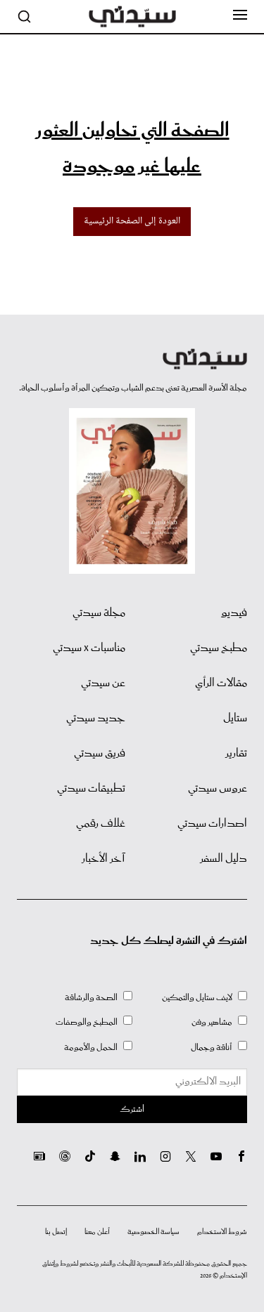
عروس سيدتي (217, 788)
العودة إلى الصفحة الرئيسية (132, 221)
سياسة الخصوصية (153, 1232)
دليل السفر (223, 859)
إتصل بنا (56, 1232)
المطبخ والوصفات (87, 1022)
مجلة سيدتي (99, 613)
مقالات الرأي (221, 683)
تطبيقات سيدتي (91, 788)
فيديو (234, 613)
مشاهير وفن (211, 1022)
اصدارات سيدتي (212, 824)
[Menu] (240, 15)
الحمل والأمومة (91, 1047)
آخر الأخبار (103, 859)
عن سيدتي (103, 683)
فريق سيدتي (99, 753)
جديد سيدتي (95, 718)
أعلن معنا (97, 1232)
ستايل (235, 718)
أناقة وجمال (211, 1047)
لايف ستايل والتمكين (197, 997)
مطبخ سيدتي (218, 648)
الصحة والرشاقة (91, 997)
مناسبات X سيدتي (89, 648)
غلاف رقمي (100, 824)
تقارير (236, 753)
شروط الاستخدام (222, 1232)
